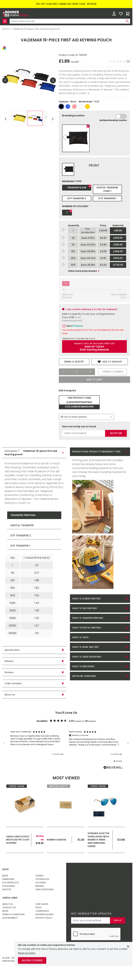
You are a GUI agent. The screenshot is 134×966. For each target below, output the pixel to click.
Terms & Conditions (13, 914)
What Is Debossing (83, 666)
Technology (42, 879)
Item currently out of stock (79, 426)
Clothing (40, 882)
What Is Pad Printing (84, 608)
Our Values (41, 904)
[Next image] (53, 80)
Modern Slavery (44, 914)
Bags (5, 875)
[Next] (52, 119)
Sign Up (118, 920)
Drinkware (8, 879)
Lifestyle (6, 889)
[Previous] (5, 119)
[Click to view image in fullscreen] (29, 80)
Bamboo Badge (56, 839)
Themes (39, 875)
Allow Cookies (32, 960)
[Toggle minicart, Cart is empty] (128, 13)
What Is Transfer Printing (87, 618)
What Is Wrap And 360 (85, 647)
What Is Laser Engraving (86, 656)
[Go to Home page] (15, 14)
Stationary (8, 886)
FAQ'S (38, 907)
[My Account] (114, 13)
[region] (66, 743)
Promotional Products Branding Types (96, 451)
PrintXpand (92, 882)
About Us (7, 904)
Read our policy (26, 953)
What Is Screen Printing (86, 598)
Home (5, 29)
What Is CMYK (80, 637)
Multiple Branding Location (113, 120)
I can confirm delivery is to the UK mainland (91, 309)
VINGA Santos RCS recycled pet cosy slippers (17, 840)
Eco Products (10, 882)
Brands (39, 886)
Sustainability (10, 917)
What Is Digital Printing (86, 627)
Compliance (42, 911)
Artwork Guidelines (84, 676)
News (5, 911)
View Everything (44, 889)
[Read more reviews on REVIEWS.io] (113, 767)
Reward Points (95, 873)
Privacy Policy (43, 917)
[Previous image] (5, 80)
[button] (119, 61)
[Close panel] (128, 946)
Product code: (67, 55)
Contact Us (9, 907)
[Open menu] (4, 21)
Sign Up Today (94, 346)
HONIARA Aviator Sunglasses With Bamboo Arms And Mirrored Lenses (98, 840)
